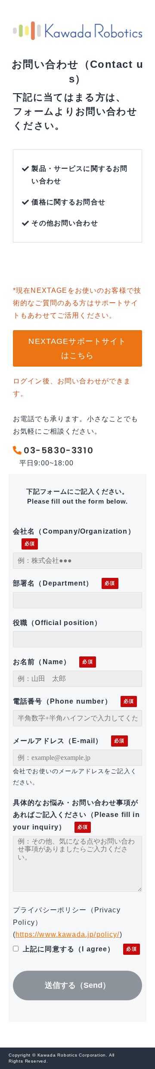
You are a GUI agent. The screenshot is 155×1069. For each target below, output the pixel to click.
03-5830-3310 (58, 450)
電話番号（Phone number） (62, 701)
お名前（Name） (42, 661)
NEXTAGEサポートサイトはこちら (77, 348)
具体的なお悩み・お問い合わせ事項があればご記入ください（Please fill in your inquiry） (76, 815)
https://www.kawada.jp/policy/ (67, 934)
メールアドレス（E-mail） (57, 740)
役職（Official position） (57, 622)
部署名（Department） (53, 583)
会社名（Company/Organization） (74, 531)
